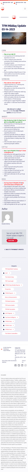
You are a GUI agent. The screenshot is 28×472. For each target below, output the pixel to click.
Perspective (8, 289)
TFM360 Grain (8, 325)
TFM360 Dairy (8, 321)
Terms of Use (23, 361)
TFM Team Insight (9, 281)
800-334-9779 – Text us (21, 3)
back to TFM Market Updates (15, 249)
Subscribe (11, 240)
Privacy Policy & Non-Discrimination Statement (9, 361)
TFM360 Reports (9, 293)
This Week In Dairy (9, 277)
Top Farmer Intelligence (10, 317)
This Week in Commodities (11, 333)
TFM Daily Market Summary (11, 269)
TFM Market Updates (10, 301)
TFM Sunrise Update (10, 305)
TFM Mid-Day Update (10, 309)
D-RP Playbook (8, 313)
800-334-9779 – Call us (8, 3)
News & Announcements (11, 297)
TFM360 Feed (8, 329)
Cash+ (6, 273)
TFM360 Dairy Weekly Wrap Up (12, 285)
